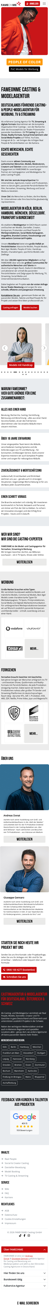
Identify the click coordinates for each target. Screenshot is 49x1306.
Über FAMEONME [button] (13, 1249)
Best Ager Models (9, 249)
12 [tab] (38, 372)
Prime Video (22, 698)
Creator (36, 227)
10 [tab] (31, 372)
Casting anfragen (10, 307)
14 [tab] (44, 372)
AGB (7, 1210)
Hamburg (7, 213)
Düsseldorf (36, 213)
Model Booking (12, 1171)
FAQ (7, 1193)
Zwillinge (5, 254)
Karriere (9, 1197)
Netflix (13, 698)
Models (19, 227)
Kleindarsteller (11, 611)
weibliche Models (33, 592)
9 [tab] (28, 372)
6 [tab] (19, 372)
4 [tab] (11, 372)
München (21, 213)
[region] (24, 42)
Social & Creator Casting (17, 1163)
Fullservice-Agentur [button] (14, 1285)
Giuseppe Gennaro (20, 1258)
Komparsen (6, 230)
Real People (11, 1158)
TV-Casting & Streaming (16, 1175)
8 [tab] (25, 372)
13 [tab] (41, 372)
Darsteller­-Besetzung (15, 1167)
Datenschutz (11, 1214)
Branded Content (19, 235)
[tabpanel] (21, 344)
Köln (28, 208)
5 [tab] (15, 372)
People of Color (25, 249)
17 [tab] (26, 374)
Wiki (7, 1189)
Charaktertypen (16, 252)
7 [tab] (22, 372)
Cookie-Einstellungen (15, 1219)
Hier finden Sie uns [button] (14, 1273)
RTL (22, 696)
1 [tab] (1, 372)
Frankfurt (8, 217)
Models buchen (30, 307)
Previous (5, 348)
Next (44, 348)
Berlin (37, 208)
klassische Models (25, 246)
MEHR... (34, 648)
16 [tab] (23, 374)
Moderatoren (38, 164)
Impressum (10, 1223)
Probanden (18, 230)
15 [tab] (47, 372)
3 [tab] (7, 372)
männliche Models (9, 595)
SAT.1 (27, 696)
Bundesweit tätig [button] (13, 1279)
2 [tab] (4, 372)
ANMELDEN (34, 3)
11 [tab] (35, 372)
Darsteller (27, 227)
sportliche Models (32, 252)
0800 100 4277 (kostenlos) (21, 969)
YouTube (35, 137)
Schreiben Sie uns (16, 976)
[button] (19, 51)
